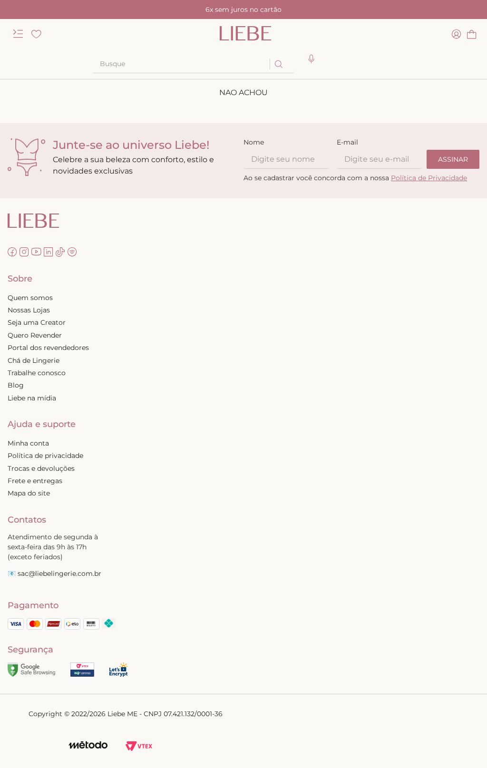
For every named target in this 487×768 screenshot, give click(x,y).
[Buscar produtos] (278, 63)
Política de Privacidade (429, 178)
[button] (311, 59)
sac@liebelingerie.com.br (59, 573)
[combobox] (193, 64)
